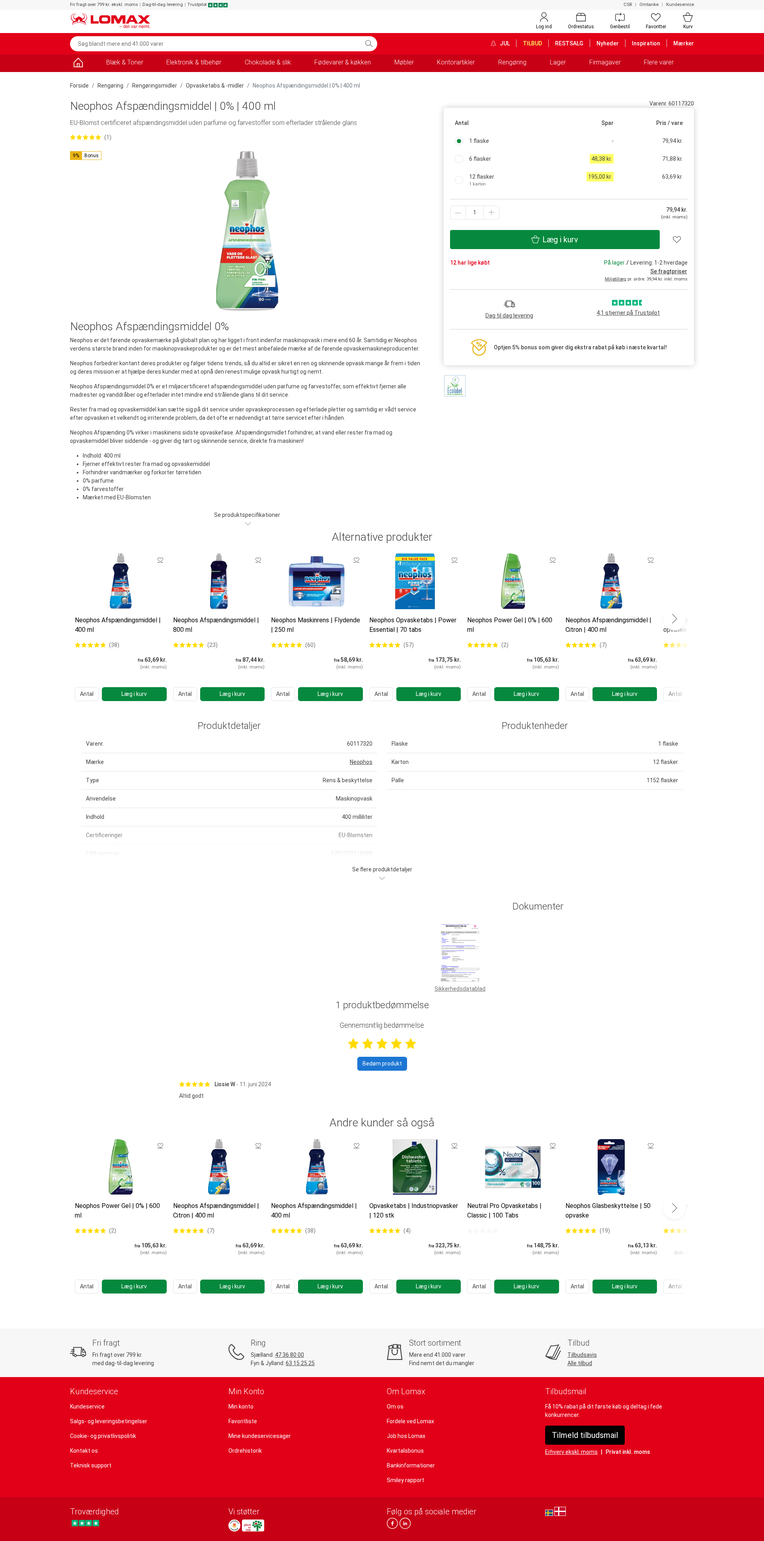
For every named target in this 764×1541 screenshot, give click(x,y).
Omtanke (649, 4)
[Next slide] (674, 618)
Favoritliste (242, 1421)
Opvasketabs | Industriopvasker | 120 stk (413, 1210)
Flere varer (659, 62)
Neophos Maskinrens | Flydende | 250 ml (315, 624)
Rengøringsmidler (154, 85)
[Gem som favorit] (160, 559)
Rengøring (512, 62)
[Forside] (78, 64)
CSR (628, 4)
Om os (395, 1406)
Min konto (240, 1406)
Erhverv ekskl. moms (571, 1452)
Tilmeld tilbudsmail (585, 1435)
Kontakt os (84, 1450)
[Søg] (369, 43)
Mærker (683, 43)
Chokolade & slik (268, 62)
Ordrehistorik (245, 1450)
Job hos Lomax (406, 1436)
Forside (79, 85)
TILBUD (532, 43)
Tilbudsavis (582, 1355)
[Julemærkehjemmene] (234, 1525)
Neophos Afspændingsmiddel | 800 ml (216, 624)
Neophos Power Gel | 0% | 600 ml (509, 624)
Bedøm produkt (382, 1063)
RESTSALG (569, 43)
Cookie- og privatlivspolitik (103, 1436)
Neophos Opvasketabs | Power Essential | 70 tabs (412, 624)
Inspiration (646, 43)
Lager (558, 62)
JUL (504, 43)
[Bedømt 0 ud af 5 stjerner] (482, 1230)
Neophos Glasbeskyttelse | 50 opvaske (608, 1210)
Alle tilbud (579, 1363)
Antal (87, 694)
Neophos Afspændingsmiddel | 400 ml (118, 624)
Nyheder (607, 43)
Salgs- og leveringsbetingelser (108, 1421)
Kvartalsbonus (405, 1450)
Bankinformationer (411, 1465)
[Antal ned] (458, 213)
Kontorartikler (456, 62)
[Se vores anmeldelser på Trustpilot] (85, 1523)
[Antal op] (491, 213)
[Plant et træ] (253, 1525)
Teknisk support (90, 1465)
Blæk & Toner (124, 62)
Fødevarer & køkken (342, 62)
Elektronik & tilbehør (193, 62)
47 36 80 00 (289, 1355)
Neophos (361, 762)
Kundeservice (680, 4)
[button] (85, 155)
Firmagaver (605, 62)
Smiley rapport (405, 1480)
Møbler (404, 62)
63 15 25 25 (300, 1363)
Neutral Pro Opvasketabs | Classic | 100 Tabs (504, 1210)
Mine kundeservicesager (259, 1436)
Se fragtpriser (668, 271)
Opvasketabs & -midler (215, 85)
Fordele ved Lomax (410, 1421)
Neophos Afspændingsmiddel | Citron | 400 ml (608, 624)
